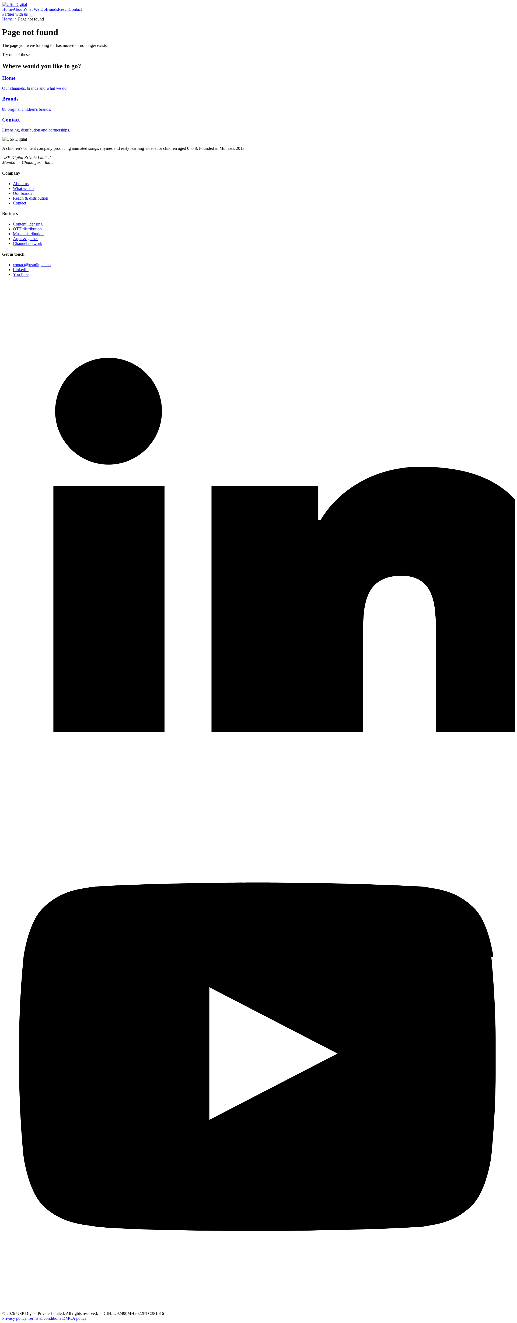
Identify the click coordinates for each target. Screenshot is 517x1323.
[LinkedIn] (258, 794)
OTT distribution (27, 229)
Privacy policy (14, 1318)
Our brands (22, 193)
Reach (63, 9)
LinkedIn (21, 269)
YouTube (21, 274)
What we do (23, 188)
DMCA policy (74, 1318)
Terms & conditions (44, 1318)
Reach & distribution (30, 198)
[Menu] (31, 15)
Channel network (27, 243)
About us (21, 183)
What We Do (34, 9)
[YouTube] (258, 1308)
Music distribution (28, 233)
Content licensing (28, 224)
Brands (52, 9)
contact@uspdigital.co (32, 264)
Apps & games (25, 238)
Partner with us (15, 14)
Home (7, 9)
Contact (75, 9)
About (18, 9)
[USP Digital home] (14, 4)
